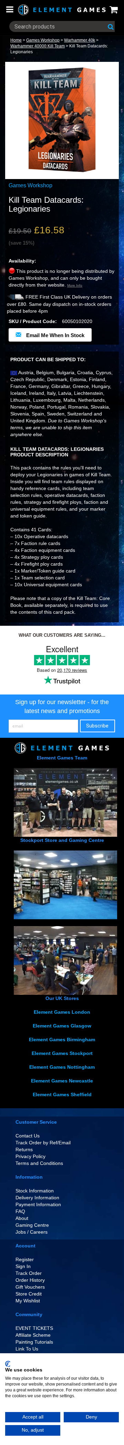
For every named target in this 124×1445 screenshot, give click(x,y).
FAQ (20, 1211)
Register (25, 1259)
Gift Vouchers (30, 1287)
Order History (30, 1280)
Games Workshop (43, 40)
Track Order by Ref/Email (43, 1142)
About (22, 1218)
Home (16, 40)
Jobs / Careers (32, 1232)
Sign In (23, 1266)
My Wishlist (28, 1300)
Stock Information (35, 1190)
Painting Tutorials (34, 1342)
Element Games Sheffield (62, 1094)
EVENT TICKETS (34, 1328)
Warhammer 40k (79, 40)
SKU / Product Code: (33, 321)
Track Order (29, 1273)
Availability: (22, 261)
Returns (24, 1149)
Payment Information (38, 1204)
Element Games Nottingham (62, 1067)
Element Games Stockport (62, 1053)
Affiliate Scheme (33, 1335)
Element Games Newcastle (62, 1080)
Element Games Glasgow (62, 1026)
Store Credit (29, 1294)
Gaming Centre (32, 1225)
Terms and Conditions (39, 1163)
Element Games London (62, 1012)
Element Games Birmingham (62, 1039)
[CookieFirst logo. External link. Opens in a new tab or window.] (7, 1364)
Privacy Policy (30, 1156)
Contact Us (28, 1135)
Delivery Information (37, 1197)
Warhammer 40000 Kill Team (37, 46)
